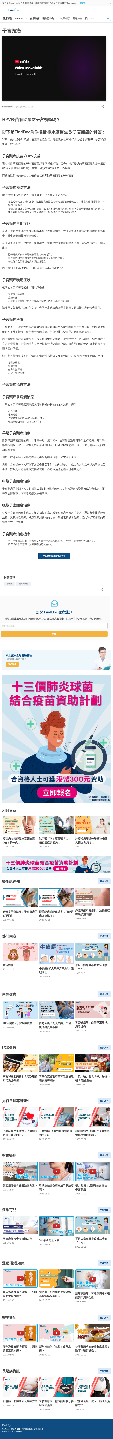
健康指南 (35, 18)
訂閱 (54, 634)
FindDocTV (21, 18)
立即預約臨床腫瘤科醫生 (54, 556)
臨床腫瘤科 (23, 583)
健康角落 (65, 18)
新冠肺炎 (77, 18)
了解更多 (82, 3)
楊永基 (9, 583)
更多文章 (104, 881)
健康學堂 (7, 18)
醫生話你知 (48, 18)
